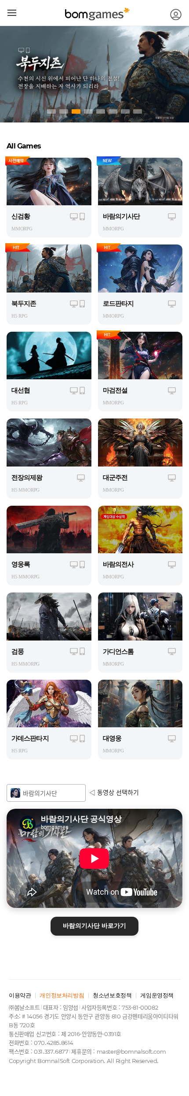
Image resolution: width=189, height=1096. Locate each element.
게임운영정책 (157, 995)
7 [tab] (125, 111)
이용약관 (20, 995)
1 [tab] (51, 111)
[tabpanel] (94, 74)
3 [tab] (76, 111)
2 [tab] (64, 111)
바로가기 (94, 925)
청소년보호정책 (112, 995)
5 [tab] (100, 111)
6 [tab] (113, 111)
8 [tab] (137, 111)
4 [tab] (88, 111)
